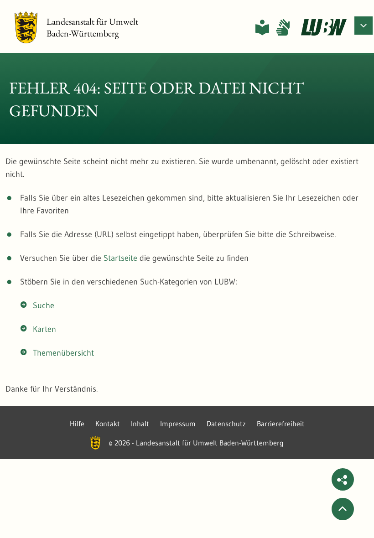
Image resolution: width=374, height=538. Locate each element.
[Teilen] (343, 479)
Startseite (120, 258)
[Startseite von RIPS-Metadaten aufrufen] (324, 27)
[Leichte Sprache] (262, 27)
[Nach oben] (343, 509)
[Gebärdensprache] (283, 27)
